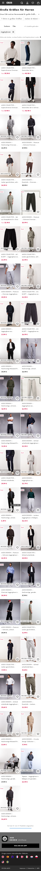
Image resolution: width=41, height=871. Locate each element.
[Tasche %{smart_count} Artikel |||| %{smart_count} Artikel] (38, 2)
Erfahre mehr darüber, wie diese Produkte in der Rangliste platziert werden (19, 37)
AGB (38, 868)
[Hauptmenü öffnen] (3, 2)
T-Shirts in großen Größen (11, 19)
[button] (3, 857)
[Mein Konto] (27, 2)
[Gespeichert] (33, 2)
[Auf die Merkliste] (17, 137)
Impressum (22, 868)
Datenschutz (31, 868)
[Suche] (22, 2)
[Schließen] (13, 32)
